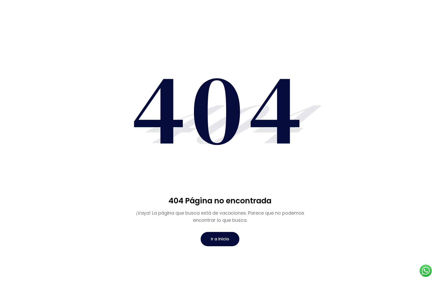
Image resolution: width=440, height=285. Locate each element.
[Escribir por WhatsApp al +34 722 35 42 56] (426, 271)
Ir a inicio (220, 239)
